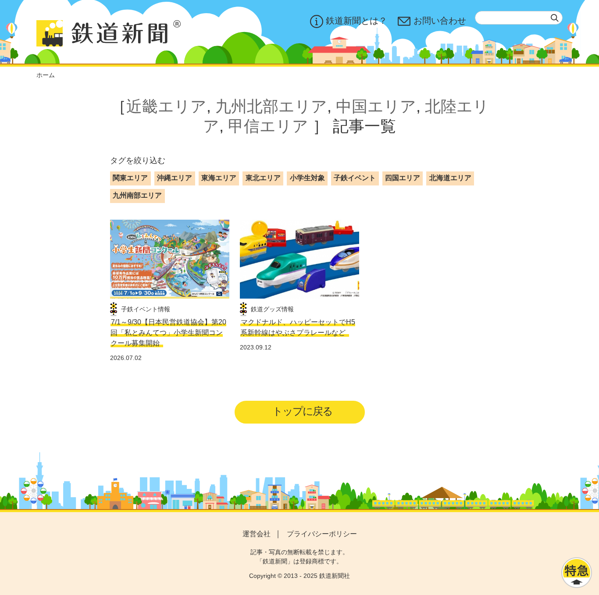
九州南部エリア (137, 195)
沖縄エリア (174, 178)
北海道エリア (450, 178)
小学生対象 (307, 178)
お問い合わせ (440, 20)
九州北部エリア (271, 106)
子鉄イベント (355, 178)
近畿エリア (166, 106)
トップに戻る (302, 411)
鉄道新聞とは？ (356, 20)
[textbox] (519, 18)
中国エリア (376, 106)
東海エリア (218, 178)
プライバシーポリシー (322, 534)
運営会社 (256, 534)
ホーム (45, 74)
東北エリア (263, 178)
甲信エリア (268, 126)
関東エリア (130, 178)
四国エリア (402, 178)
